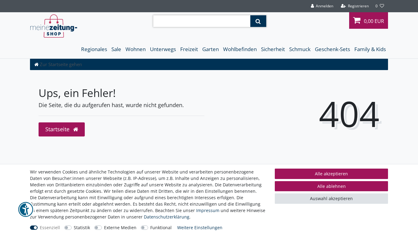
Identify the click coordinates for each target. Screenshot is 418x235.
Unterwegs (163, 49)
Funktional (161, 227)
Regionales (94, 49)
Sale (116, 49)
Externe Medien (120, 227)
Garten (210, 49)
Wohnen (135, 49)
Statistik (82, 227)
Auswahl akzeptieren (331, 198)
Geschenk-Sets (332, 49)
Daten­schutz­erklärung (166, 217)
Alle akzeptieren (331, 174)
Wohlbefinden (240, 49)
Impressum (207, 210)
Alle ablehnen (331, 186)
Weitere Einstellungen (199, 227)
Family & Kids (370, 49)
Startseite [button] (58, 129)
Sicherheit (273, 49)
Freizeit (189, 49)
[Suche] (258, 21)
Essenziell (50, 227)
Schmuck (300, 49)
